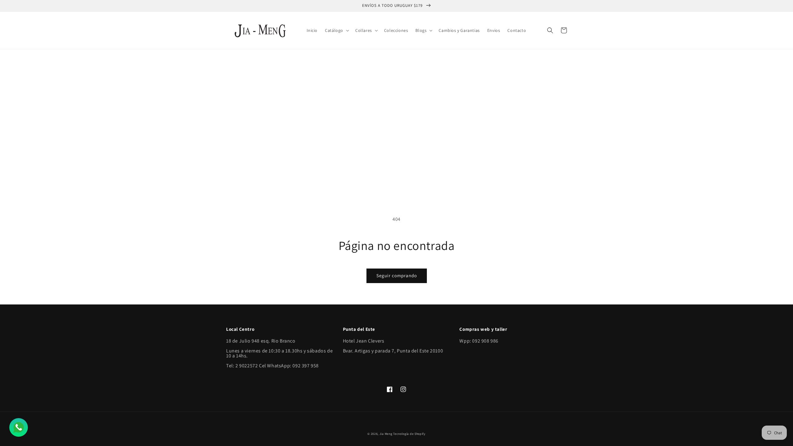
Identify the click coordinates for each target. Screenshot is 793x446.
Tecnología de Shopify (409, 434)
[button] (336, 30)
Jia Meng (385, 434)
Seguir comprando (396, 275)
